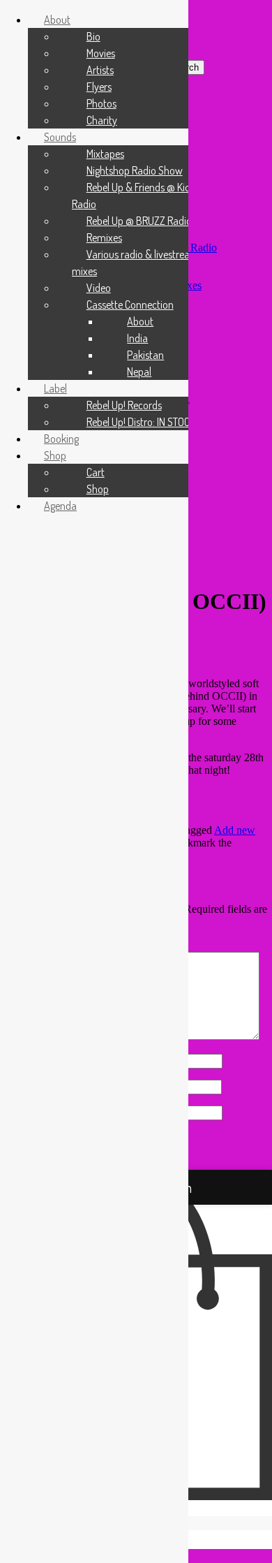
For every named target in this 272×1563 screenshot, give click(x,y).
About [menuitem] (57, 20)
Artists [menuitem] (100, 70)
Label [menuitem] (55, 388)
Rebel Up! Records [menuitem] (124, 405)
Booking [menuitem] (61, 439)
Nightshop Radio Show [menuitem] (134, 170)
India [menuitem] (137, 338)
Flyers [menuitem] (99, 87)
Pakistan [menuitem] (145, 355)
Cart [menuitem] (95, 472)
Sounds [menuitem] (60, 137)
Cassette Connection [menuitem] (130, 304)
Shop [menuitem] (55, 455)
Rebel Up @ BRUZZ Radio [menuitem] (139, 221)
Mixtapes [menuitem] (105, 154)
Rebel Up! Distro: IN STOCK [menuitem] (140, 422)
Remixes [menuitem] (104, 237)
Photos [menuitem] (101, 103)
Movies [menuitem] (100, 53)
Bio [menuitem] (93, 36)
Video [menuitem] (98, 288)
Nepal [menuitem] (139, 372)
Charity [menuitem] (101, 120)
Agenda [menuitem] (60, 506)
